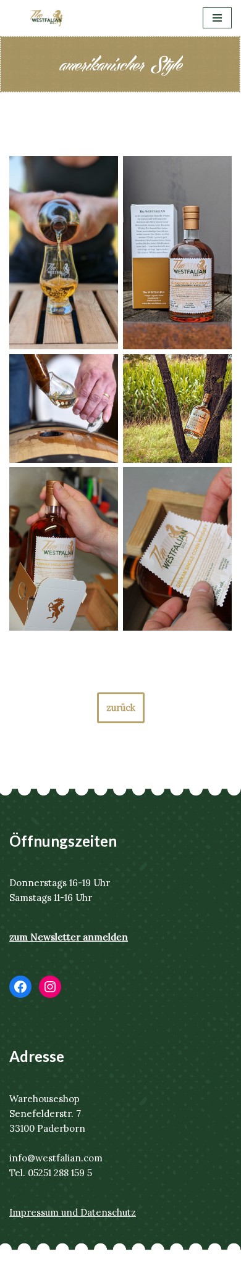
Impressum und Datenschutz (72, 1212)
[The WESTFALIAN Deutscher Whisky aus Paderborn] (46, 18)
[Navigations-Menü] (217, 17)
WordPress (172, 1265)
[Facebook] (20, 987)
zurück (120, 707)
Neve (56, 1265)
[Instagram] (50, 987)
